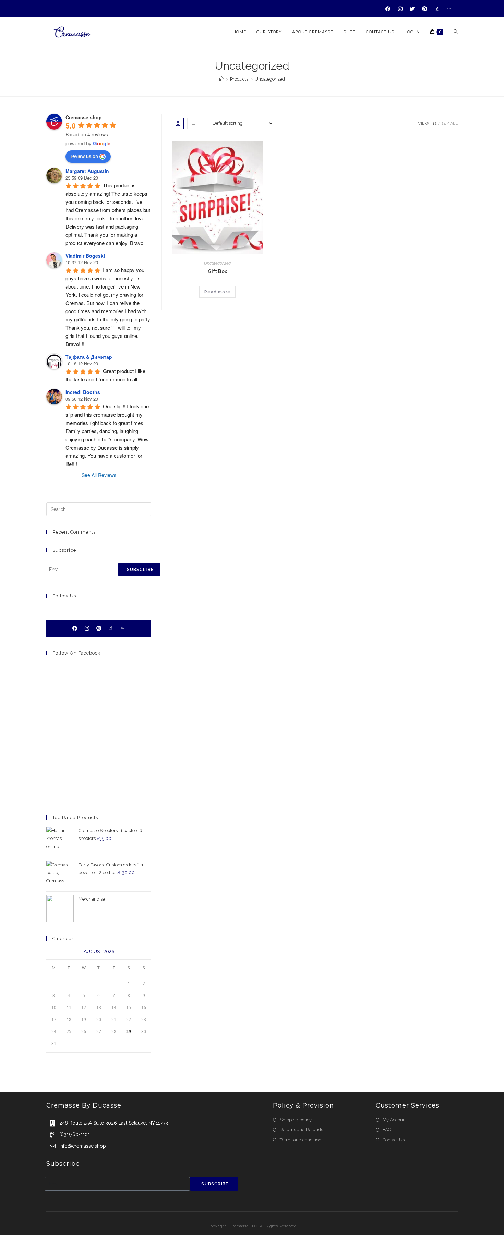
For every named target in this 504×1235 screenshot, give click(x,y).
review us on (84, 155)
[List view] (193, 123)
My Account (395, 1119)
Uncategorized (270, 79)
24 (443, 123)
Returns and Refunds (301, 1129)
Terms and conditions (301, 1139)
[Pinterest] (99, 628)
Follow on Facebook (76, 653)
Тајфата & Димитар (88, 356)
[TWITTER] (412, 8)
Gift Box (217, 271)
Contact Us (394, 1139)
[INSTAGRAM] (400, 8)
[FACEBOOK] (388, 8)
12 (435, 123)
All (454, 123)
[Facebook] (75, 628)
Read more (217, 292)
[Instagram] (87, 628)
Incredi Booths (82, 392)
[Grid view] (178, 123)
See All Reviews (99, 475)
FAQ (387, 1129)
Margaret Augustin (87, 171)
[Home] (221, 79)
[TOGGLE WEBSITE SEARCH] (455, 32)
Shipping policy (296, 1119)
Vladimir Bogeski (85, 255)
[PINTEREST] (425, 8)
